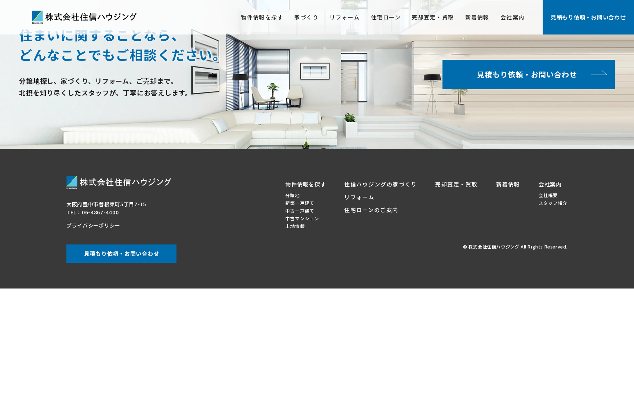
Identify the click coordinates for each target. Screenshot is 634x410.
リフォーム (344, 17)
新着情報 (477, 17)
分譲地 (292, 195)
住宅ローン (386, 17)
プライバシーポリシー (93, 225)
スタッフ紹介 (553, 203)
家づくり (306, 17)
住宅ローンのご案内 (371, 210)
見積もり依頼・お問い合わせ (588, 17)
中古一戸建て (299, 210)
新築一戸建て (299, 203)
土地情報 (295, 226)
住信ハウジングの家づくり (380, 184)
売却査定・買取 (433, 17)
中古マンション (302, 218)
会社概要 (548, 195)
